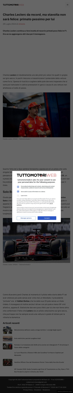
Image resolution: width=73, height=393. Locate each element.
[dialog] (36, 196)
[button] (36, 195)
